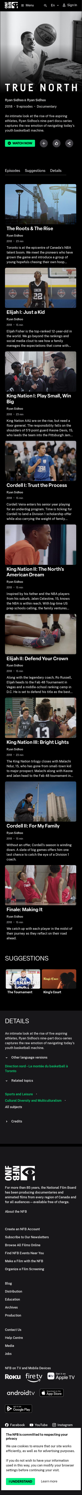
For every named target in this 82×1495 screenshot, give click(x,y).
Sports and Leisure (19, 1094)
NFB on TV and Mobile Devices (28, 1368)
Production (13, 1315)
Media (9, 1346)
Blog (8, 1283)
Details (56, 171)
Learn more (49, 1481)
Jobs (8, 1354)
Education (12, 1299)
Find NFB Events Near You (24, 1253)
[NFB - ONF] (11, 5)
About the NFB (16, 1211)
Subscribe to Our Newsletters (27, 1237)
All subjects (13, 1107)
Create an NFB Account (22, 1229)
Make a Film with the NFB (24, 1261)
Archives (11, 1307)
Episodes (12, 171)
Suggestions (35, 171)
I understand (20, 1481)
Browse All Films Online (22, 1245)
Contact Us (13, 1330)
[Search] (45, 5)
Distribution (13, 1291)
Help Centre (14, 1338)
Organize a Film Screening (24, 1269)
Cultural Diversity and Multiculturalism (33, 1100)
